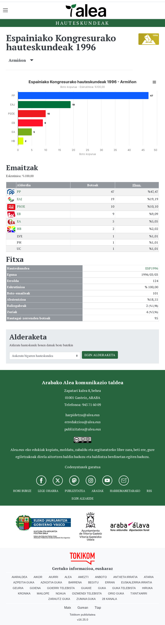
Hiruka (147, 588)
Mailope (43, 593)
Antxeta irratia (125, 577)
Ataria (149, 577)
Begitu (93, 582)
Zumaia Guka (86, 598)
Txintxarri (138, 593)
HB (19, 228)
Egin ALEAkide (83, 498)
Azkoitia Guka (51, 582)
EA (19, 221)
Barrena (75, 582)
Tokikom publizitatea (82, 614)
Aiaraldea (19, 577)
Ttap (98, 607)
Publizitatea (75, 491)
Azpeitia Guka (23, 582)
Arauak (97, 491)
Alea (68, 577)
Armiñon (19, 60)
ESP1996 (151, 268)
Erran (110, 582)
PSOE (21, 206)
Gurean (82, 607)
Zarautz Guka (59, 598)
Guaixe (86, 588)
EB (19, 214)
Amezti (83, 577)
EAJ (19, 199)
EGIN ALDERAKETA (100, 355)
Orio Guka (116, 593)
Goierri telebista (61, 588)
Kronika (24, 593)
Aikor (38, 577)
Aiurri (53, 577)
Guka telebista (124, 588)
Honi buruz (22, 491)
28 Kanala (109, 598)
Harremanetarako (125, 491)
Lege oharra (48, 491)
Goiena (35, 588)
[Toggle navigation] (5, 10)
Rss (149, 491)
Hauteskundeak (82, 23)
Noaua (61, 593)
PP (19, 191)
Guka (102, 588)
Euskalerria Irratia (136, 582)
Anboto (101, 577)
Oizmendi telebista (87, 593)
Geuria (18, 588)
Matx (67, 607)
